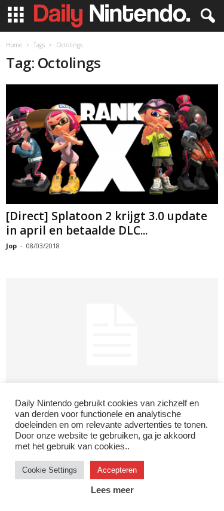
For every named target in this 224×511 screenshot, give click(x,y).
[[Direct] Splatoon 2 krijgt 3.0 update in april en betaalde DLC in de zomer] (112, 144)
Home (14, 45)
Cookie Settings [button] (49, 470)
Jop (11, 245)
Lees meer (112, 490)
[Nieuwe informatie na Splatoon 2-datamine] (112, 334)
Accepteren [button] (117, 470)
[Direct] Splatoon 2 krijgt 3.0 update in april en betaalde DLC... (106, 223)
